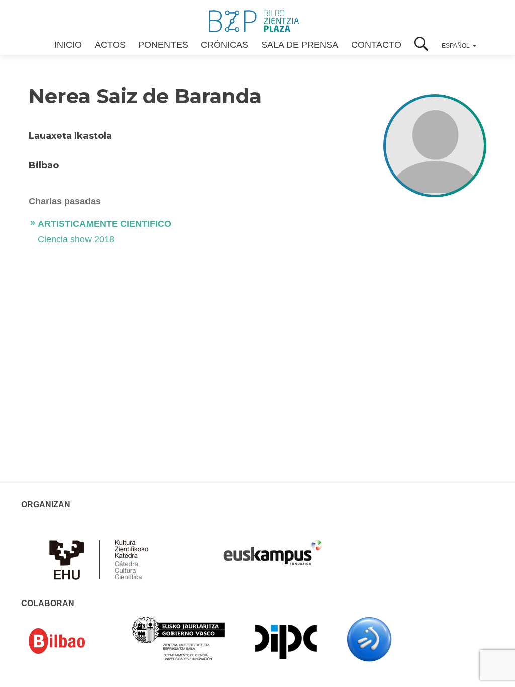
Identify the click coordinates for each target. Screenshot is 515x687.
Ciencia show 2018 (76, 239)
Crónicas (224, 45)
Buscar (421, 45)
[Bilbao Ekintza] (71, 641)
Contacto (376, 45)
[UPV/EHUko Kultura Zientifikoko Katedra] (101, 559)
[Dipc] (286, 641)
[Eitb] (369, 639)
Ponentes (163, 45)
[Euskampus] (272, 548)
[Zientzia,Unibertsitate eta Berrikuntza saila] (179, 638)
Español (456, 45)
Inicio (68, 45)
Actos (110, 45)
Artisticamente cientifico (104, 224)
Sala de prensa (299, 45)
